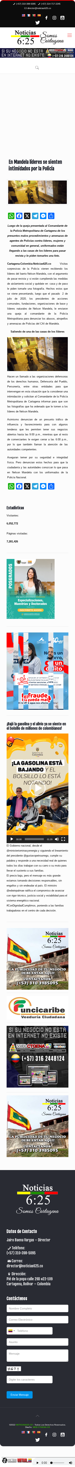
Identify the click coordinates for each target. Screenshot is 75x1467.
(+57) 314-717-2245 (50, 4)
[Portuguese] (34, 15)
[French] (28, 15)
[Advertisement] (37, 113)
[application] (37, 788)
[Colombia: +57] (11, 1330)
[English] (23, 15)
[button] (38, 788)
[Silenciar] (57, 839)
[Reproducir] (12, 839)
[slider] (34, 839)
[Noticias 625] (37, 37)
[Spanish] (39, 15)
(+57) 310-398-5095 (26, 4)
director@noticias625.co (39, 8)
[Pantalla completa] (63, 839)
